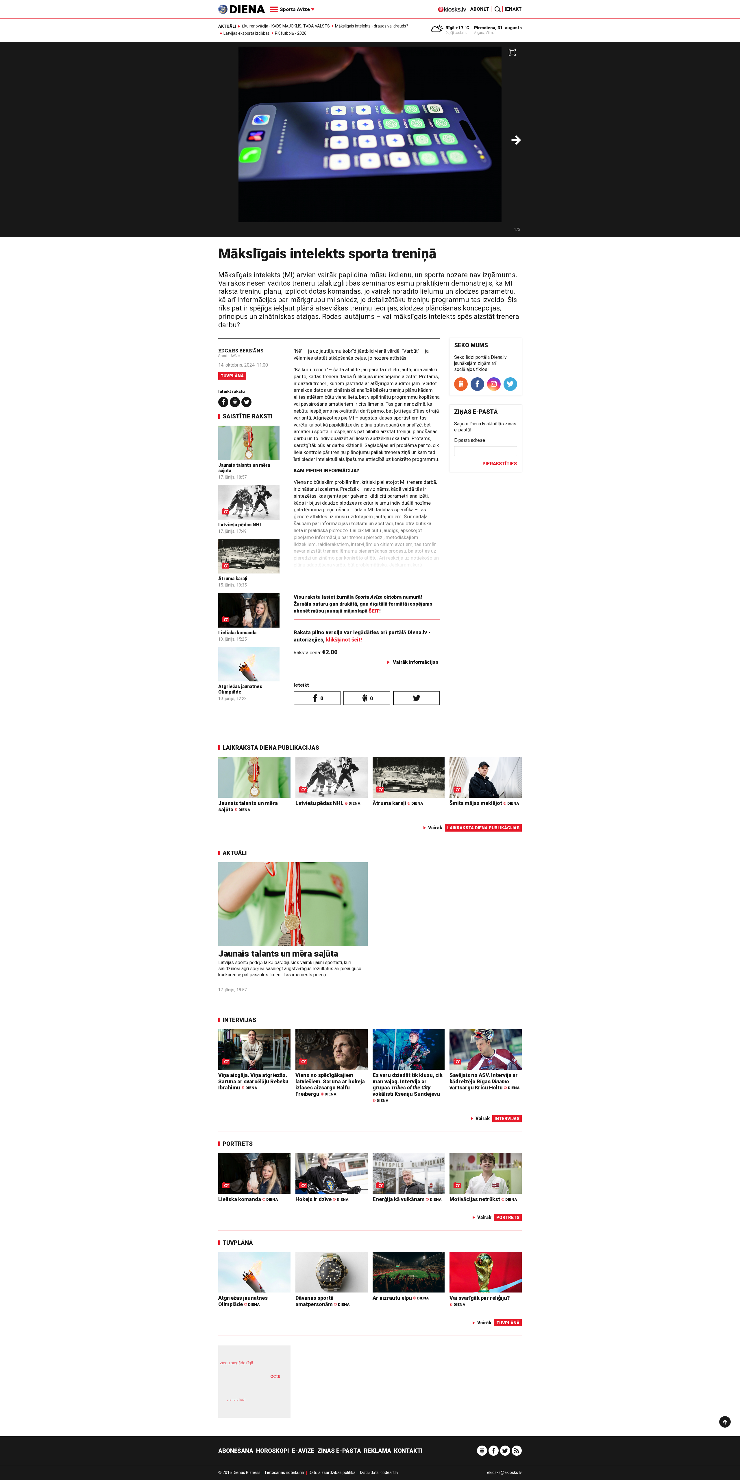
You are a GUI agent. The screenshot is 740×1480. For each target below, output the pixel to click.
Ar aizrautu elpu (401, 1298)
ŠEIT (374, 611)
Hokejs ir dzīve (321, 1199)
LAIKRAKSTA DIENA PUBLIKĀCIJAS (271, 747)
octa (275, 1376)
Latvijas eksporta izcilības (246, 33)
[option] (370, 142)
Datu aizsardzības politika (332, 1472)
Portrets (238, 1143)
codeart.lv (389, 1472)
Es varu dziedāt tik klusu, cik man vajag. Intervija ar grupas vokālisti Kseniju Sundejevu (408, 1087)
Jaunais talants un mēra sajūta (248, 806)
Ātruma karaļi (232, 578)
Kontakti (408, 1450)
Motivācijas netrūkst (483, 1199)
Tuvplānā (232, 375)
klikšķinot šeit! (344, 640)
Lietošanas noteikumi (284, 1472)
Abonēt (479, 9)
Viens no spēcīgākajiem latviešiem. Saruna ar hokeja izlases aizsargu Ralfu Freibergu (330, 1084)
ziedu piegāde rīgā (236, 1363)
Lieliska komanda (237, 632)
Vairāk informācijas (416, 662)
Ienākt (513, 9)
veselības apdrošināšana (249, 1386)
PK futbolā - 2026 (290, 33)
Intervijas (239, 1019)
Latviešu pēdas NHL (240, 524)
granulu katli (236, 1400)
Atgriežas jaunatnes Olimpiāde (240, 689)
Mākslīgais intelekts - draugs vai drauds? (371, 26)
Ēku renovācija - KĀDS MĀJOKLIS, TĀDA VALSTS (286, 26)
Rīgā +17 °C (457, 27)
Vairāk (435, 827)
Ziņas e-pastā (339, 1450)
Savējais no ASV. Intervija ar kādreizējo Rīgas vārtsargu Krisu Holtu (484, 1081)
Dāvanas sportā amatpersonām (322, 1301)
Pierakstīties (499, 463)
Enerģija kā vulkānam (407, 1199)
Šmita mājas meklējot (484, 803)
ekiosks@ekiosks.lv (504, 1472)
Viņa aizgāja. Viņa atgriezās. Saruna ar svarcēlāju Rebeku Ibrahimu (253, 1081)
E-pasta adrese (469, 440)
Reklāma (377, 1450)
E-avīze (303, 1450)
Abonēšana (235, 1450)
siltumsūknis (268, 1403)
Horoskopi (272, 1450)
